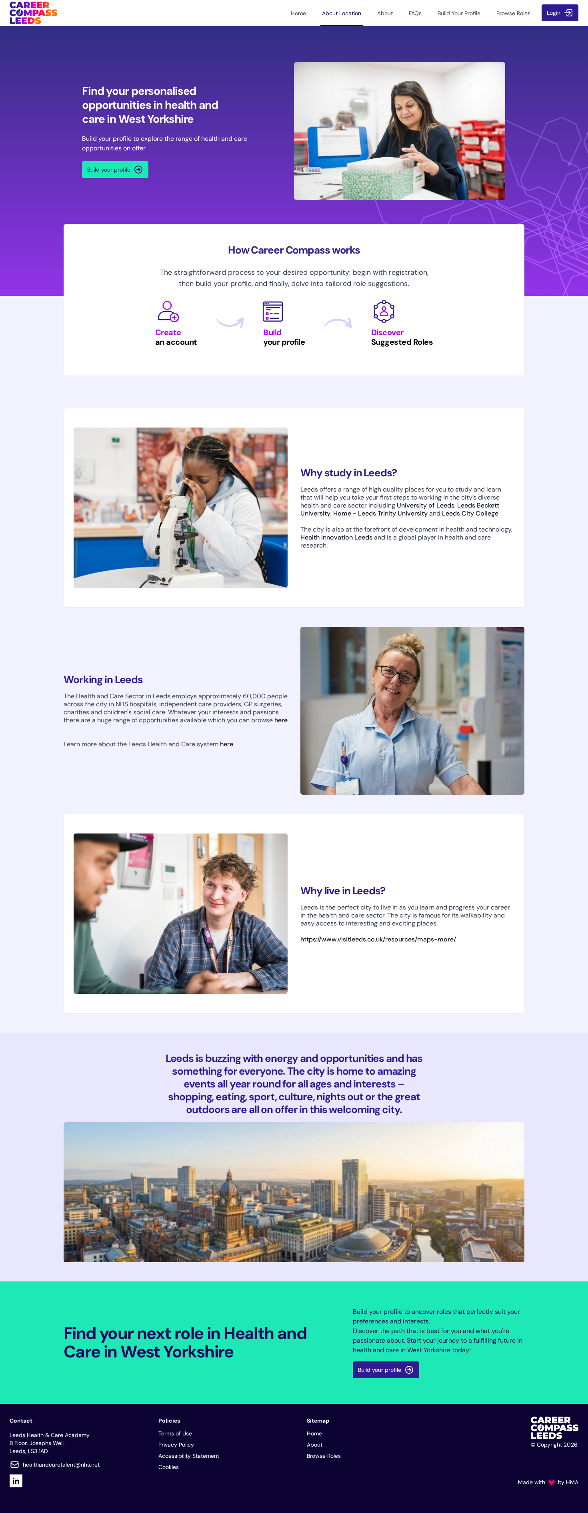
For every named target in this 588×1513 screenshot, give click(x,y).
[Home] (33, 13)
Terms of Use (175, 1433)
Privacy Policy (176, 1444)
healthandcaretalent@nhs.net (61, 1464)
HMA (572, 1482)
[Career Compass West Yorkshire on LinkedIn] (16, 1480)
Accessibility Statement (188, 1455)
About (314, 1444)
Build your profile (108, 169)
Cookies (168, 1467)
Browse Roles (324, 1455)
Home (314, 1433)
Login (553, 12)
